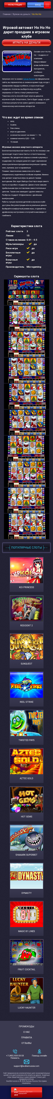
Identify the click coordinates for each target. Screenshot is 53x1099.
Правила (26, 1037)
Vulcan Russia (29, 79)
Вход (38, 5)
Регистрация (15, 5)
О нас (26, 1032)
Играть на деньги (26, 42)
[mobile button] (47, 5)
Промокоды (26, 1026)
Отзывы (26, 1043)
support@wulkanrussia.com (26, 1066)
